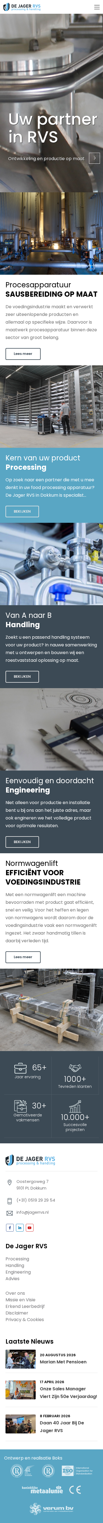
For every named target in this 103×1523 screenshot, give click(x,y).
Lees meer (23, 353)
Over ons (15, 1293)
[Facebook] (10, 1228)
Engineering (18, 1272)
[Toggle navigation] (97, 7)
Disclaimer (16, 1313)
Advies (12, 1278)
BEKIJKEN (22, 511)
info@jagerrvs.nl (32, 1212)
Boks (57, 1458)
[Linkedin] (20, 1228)
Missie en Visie (20, 1300)
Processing (17, 1259)
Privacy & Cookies (24, 1319)
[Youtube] (30, 1228)
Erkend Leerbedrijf (25, 1306)
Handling (14, 1265)
